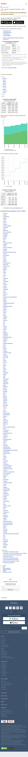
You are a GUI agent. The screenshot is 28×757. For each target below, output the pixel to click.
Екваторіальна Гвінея (7, 306)
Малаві (4, 388)
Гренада (5, 287)
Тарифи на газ (3, 651)
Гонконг (5, 286)
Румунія (5, 457)
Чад (4, 535)
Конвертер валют (4, 653)
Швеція (4, 542)
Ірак (4, 323)
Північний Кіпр (6, 451)
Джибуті (5, 300)
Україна (5, 518)
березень (5, 78)
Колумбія (5, 351)
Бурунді (5, 256)
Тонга (4, 504)
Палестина (5, 436)
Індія (4, 321)
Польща (5, 443)
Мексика (5, 397)
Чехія (4, 536)
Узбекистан (5, 516)
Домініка (5, 301)
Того (4, 502)
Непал (4, 411)
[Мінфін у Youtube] (21, 608)
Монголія (5, 403)
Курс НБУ (2, 643)
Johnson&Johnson (7, 30)
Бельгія (4, 238)
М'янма (4, 406)
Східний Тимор (6, 488)
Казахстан (5, 335)
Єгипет (4, 312)
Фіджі (4, 527)
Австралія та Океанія (7, 572)
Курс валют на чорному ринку (6, 684)
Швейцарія (5, 541)
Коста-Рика (5, 355)
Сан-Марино (6, 464)
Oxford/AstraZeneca (7, 32)
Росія (4, 454)
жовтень (4, 89)
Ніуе (4, 425)
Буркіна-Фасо (6, 255)
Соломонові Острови (7, 482)
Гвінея (4, 279)
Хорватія (5, 532)
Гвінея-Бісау (5, 281)
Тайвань (5, 496)
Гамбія (4, 272)
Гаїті (4, 276)
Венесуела (5, 264)
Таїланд (5, 499)
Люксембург (5, 372)
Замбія (4, 315)
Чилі (4, 538)
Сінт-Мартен (6, 493)
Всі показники (5, 7)
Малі (4, 394)
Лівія (4, 377)
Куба (4, 358)
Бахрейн (5, 236)
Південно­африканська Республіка (10, 450)
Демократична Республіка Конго (10, 296)
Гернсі (4, 283)
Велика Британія (6, 262)
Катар (4, 344)
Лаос (4, 366)
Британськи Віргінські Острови (9, 252)
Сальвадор (5, 460)
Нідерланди (5, 420)
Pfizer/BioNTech (6, 33)
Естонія (4, 309)
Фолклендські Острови (8, 522)
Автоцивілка (3, 714)
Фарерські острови (7, 521)
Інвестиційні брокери (5, 646)
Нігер (4, 417)
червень (4, 83)
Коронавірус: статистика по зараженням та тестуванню (15, 553)
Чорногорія (5, 539)
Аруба (4, 228)
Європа (4, 565)
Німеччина (5, 423)
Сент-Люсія (5, 474)
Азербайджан (6, 216)
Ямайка (5, 546)
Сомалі (4, 484)
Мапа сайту (4, 597)
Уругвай (5, 519)
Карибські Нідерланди (8, 343)
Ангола (4, 221)
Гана (4, 273)
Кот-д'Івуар (5, 357)
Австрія (4, 215)
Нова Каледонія (6, 414)
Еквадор (5, 304)
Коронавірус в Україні (7, 556)
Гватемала (5, 278)
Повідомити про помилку (14, 631)
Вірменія (5, 269)
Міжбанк (2, 648)
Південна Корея (6, 447)
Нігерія (4, 419)
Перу (4, 442)
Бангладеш (5, 233)
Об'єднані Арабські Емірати (9, 426)
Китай (4, 349)
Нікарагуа (5, 422)
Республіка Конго (6, 453)
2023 (3, 96)
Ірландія (5, 326)
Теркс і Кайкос (6, 501)
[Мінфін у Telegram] (10, 608)
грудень (4, 92)
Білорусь (5, 259)
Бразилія (5, 250)
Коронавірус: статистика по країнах (10, 551)
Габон (4, 270)
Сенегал (5, 470)
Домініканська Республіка (8, 303)
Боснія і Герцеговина (7, 247)
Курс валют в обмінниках (5, 682)
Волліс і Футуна (6, 266)
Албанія (5, 218)
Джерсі (4, 298)
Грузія (4, 292)
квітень (4, 80)
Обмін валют (3, 681)
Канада (4, 341)
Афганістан (5, 230)
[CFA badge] (18, 722)
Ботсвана (5, 249)
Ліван (4, 375)
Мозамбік (5, 399)
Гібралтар (5, 293)
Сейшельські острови (7, 468)
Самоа (4, 462)
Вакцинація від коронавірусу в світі (10, 557)
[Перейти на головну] (4, 4)
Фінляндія (5, 530)
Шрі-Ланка (5, 544)
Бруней (4, 253)
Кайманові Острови (7, 337)
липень (4, 84)
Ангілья (4, 222)
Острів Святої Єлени (7, 433)
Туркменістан (6, 512)
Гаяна (4, 275)
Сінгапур (5, 491)
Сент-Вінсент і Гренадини (8, 471)
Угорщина (5, 515)
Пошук (24, 628)
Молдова (5, 400)
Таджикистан (6, 494)
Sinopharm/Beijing (7, 35)
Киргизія (5, 348)
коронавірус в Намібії (11, 67)
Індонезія (5, 320)
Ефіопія (5, 310)
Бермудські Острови (7, 242)
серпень (4, 86)
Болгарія (5, 244)
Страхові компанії (4, 716)
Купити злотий (3, 689)
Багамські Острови (7, 231)
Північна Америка (6, 568)
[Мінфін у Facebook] (6, 608)
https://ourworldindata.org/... (16, 207)
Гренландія (5, 289)
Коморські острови (7, 352)
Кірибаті (5, 365)
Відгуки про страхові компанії (6, 711)
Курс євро (3, 641)
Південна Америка (7, 569)
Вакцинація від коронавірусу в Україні (11, 560)
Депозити (3, 649)
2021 (3, 76)
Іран (4, 324)
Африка (4, 570)
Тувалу (4, 507)
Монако (5, 402)
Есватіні (5, 307)
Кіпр (4, 363)
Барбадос (5, 235)
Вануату (5, 261)
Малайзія (5, 389)
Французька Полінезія (8, 524)
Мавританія (5, 382)
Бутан (4, 258)
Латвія (4, 368)
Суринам (5, 487)
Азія (3, 566)
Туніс (4, 508)
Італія (4, 330)
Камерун (5, 340)
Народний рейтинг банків (5, 656)
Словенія (5, 481)
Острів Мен (5, 431)
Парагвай (5, 440)
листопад (5, 90)
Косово (4, 354)
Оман (4, 428)
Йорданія (5, 332)
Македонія (5, 386)
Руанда (4, 456)
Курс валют (3, 638)
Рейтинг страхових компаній (6, 713)
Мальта (4, 392)
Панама (5, 437)
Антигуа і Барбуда (7, 225)
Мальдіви (5, 391)
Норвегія (5, 416)
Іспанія (4, 329)
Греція (4, 290)
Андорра (5, 224)
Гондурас (5, 284)
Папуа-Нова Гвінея (7, 439)
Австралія (5, 213)
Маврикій (5, 380)
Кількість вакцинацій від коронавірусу (11, 559)
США (4, 459)
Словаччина (5, 479)
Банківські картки (4, 644)
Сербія (4, 476)
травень (4, 81)
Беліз (4, 239)
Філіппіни (5, 528)
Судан (4, 485)
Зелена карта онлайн (5, 709)
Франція (5, 525)
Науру (4, 409)
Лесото (4, 369)
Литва (4, 371)
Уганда (4, 513)
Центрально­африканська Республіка (11, 533)
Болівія (4, 245)
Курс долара (3, 640)
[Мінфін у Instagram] (17, 608)
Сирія (4, 477)
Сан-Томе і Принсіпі (7, 465)
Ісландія (5, 327)
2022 (3, 94)
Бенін (4, 241)
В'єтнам (5, 267)
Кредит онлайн (4, 654)
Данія (4, 295)
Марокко (5, 395)
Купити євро (3, 687)
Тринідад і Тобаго (7, 505)
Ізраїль (4, 318)
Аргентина (5, 227)
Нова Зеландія (6, 413)
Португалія (5, 445)
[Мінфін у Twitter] (14, 608)
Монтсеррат (5, 405)
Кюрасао (5, 361)
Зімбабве (5, 317)
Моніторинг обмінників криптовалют (7, 657)
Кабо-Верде (5, 334)
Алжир (4, 219)
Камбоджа (5, 338)
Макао (4, 385)
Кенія (4, 346)
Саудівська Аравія (7, 467)
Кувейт (4, 360)
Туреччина (5, 510)
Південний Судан (7, 448)
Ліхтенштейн (6, 378)
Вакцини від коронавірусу (8, 562)
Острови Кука (6, 429)
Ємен (4, 314)
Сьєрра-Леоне (6, 490)
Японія (4, 547)
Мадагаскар (5, 383)
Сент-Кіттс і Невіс (7, 473)
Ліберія (4, 374)
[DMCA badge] (14, 748)
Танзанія (5, 498)
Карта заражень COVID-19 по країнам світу (12, 554)
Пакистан (5, 434)
